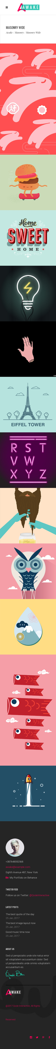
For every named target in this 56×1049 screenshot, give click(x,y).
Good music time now (18, 932)
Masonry (19, 32)
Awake (9, 32)
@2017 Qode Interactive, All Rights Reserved (23, 1013)
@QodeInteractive (39, 895)
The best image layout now (21, 923)
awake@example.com (18, 866)
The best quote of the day (20, 914)
